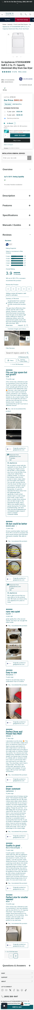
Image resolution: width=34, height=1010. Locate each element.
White (5, 90)
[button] (2, 14)
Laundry (9, 24)
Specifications (10, 215)
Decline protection (13, 118)
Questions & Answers (14, 965)
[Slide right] (21, 57)
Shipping (6, 148)
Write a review (22, 72)
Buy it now (17, 140)
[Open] (4, 1006)
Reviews (7, 235)
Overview (7, 169)
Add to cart (17, 1007)
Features (7, 205)
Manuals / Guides (12, 225)
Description (9, 195)
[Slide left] (13, 57)
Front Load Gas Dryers (21, 24)
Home (4, 24)
